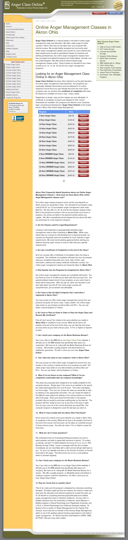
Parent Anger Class (13, 92)
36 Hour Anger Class (13, 84)
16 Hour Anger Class (13, 76)
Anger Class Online (74, 340)
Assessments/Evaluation (15, 29)
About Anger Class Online (15, 37)
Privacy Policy (90, 533)
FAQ (7, 43)
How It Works (10, 32)
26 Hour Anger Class (13, 81)
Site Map (98, 533)
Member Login (115, 13)
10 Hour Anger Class (13, 70)
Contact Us (10, 46)
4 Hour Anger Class (13, 65)
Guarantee (10, 40)
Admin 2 (120, 533)
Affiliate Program (12, 48)
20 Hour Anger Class (13, 78)
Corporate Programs (13, 98)
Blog (7, 51)
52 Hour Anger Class (13, 87)
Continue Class (11, 57)
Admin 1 (114, 533)
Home (8, 24)
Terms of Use (106, 533)
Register (83, 115)
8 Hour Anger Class (13, 67)
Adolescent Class (12, 89)
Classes (9, 26)
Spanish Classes (12, 95)
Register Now (99, 13)
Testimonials (10, 35)
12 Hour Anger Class (13, 73)
